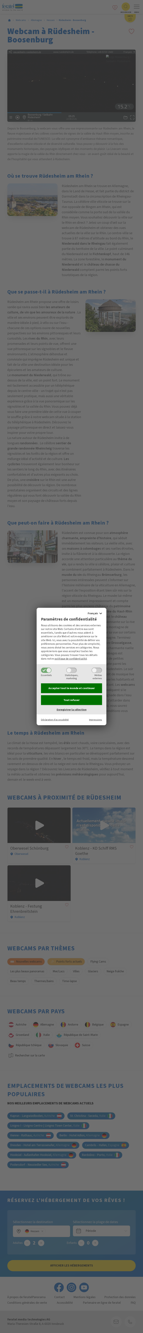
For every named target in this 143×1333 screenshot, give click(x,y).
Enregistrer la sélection (71, 710)
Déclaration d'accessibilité (55, 720)
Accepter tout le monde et (71, 688)
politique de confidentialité (70, 659)
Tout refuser (71, 700)
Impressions (95, 720)
